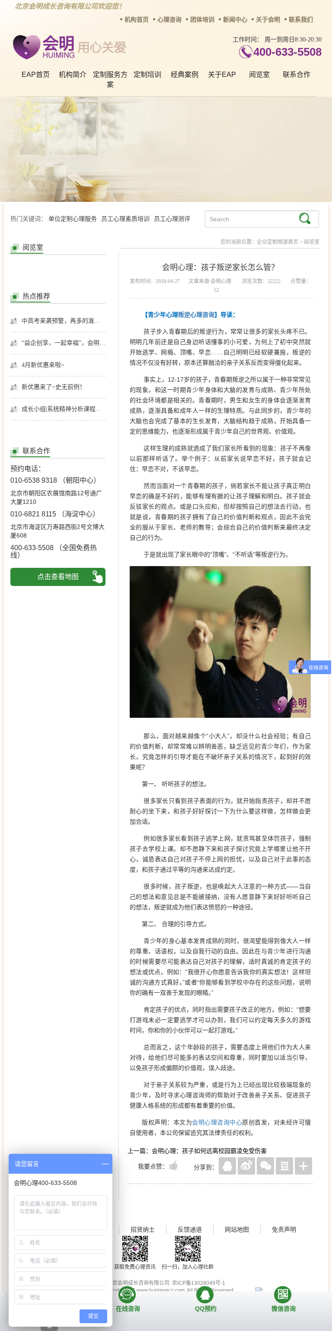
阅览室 (259, 74)
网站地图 (237, 1229)
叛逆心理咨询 (196, 314)
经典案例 (184, 74)
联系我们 (301, 19)
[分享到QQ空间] (227, 1166)
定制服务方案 (110, 79)
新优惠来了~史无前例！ (54, 387)
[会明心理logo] (68, 45)
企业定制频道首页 (277, 242)
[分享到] (303, 1166)
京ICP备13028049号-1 (198, 1283)
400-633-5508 (287, 51)
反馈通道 (190, 1229)
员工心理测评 (172, 219)
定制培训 (147, 74)
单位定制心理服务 (72, 219)
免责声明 (284, 1229)
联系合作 (296, 74)
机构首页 (136, 19)
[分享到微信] (265, 1166)
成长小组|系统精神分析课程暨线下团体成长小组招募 (63, 409)
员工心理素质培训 (125, 219)
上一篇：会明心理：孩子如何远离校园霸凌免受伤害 (197, 1150)
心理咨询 (169, 19)
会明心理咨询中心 (217, 1122)
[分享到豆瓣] (284, 1166)
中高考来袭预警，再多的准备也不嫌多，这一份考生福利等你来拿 (63, 321)
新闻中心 (235, 19)
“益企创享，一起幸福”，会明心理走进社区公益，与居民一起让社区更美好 (63, 343)
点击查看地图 (58, 576)
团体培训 (202, 19)
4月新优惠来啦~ (43, 365)
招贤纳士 (143, 1229)
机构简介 (72, 74)
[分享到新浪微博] (246, 1166)
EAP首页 (36, 74)
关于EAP (222, 74)
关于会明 (268, 19)
